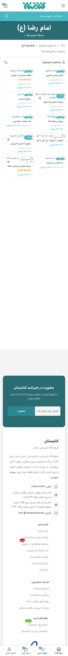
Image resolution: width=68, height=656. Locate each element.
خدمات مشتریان (40, 582)
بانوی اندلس (25, 99)
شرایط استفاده (41, 589)
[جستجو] (7, 16)
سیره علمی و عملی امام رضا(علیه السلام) (19, 167)
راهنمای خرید (40, 618)
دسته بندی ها (35, 35)
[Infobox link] (34, 393)
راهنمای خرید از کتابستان (34, 631)
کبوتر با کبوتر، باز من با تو (50, 140)
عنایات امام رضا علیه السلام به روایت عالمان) (51, 103)
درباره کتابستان (40, 563)
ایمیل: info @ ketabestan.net (35, 513)
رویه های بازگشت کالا (37, 602)
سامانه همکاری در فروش (34, 543)
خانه (63, 46)
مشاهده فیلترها (51, 62)
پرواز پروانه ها (55, 121)
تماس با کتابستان (38, 557)
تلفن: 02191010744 (41, 487)
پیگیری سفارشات (39, 595)
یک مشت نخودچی (22, 121)
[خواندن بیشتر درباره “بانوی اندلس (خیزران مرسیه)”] (8, 139)
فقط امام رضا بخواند (21, 75)
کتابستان (43, 525)
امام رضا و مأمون (54, 75)
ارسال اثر (43, 570)
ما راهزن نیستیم (55, 163)
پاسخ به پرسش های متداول (34, 608)
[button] (40, 98)
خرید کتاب (42, 531)
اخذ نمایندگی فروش (37, 551)
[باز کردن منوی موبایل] (63, 5)
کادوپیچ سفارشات (37, 624)
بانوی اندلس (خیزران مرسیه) (21, 145)
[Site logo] (34, 6)
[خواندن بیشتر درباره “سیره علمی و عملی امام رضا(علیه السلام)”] (8, 161)
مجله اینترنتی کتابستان (35, 537)
